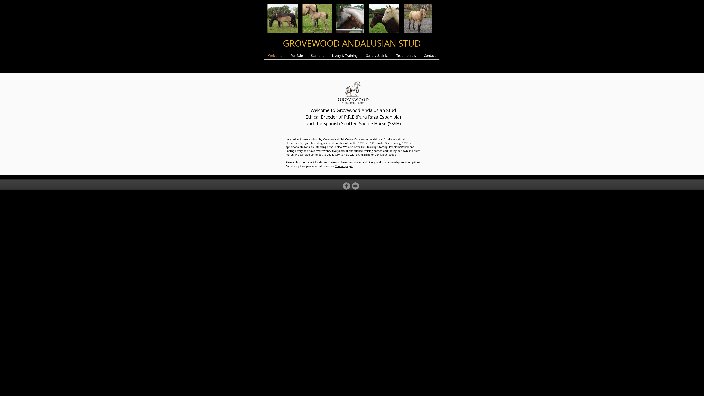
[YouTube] (355, 186)
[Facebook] (346, 186)
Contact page (344, 166)
